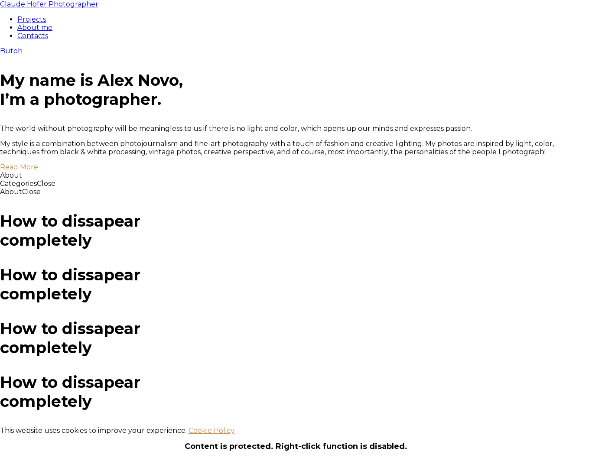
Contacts (32, 36)
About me (34, 27)
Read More (19, 167)
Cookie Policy (211, 430)
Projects (31, 19)
